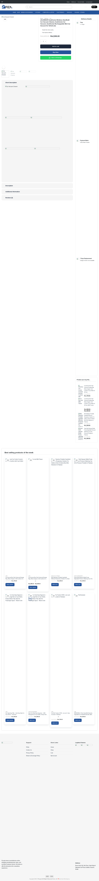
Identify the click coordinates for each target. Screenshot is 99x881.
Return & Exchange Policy (33, 755)
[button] (88, 7)
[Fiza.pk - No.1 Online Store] (7, 7)
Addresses (73, 2)
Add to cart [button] (55, 584)
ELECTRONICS (60, 12)
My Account (54, 755)
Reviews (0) (9, 198)
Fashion (77, 12)
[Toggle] (3, 82)
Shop (18, 12)
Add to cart (55, 46)
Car (50, 18)
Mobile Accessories (27, 12)
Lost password (89, 2)
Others (82, 12)
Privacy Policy (30, 753)
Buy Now (55, 52)
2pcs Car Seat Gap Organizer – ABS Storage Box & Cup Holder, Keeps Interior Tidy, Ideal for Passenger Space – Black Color (38, 713)
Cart (52, 753)
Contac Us (29, 750)
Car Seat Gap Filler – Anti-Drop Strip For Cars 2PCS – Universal (14, 713)
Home (14, 12)
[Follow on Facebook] (93, 2)
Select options (10, 584)
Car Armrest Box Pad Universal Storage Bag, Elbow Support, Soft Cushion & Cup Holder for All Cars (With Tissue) (37, 578)
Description (9, 185)
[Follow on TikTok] (95, 2)
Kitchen (38, 12)
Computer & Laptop (48, 12)
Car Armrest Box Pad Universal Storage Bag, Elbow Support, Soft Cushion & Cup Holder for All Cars (14, 578)
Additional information (12, 191)
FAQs (27, 747)
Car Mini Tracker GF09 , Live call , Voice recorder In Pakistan (60, 713)
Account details (81, 2)
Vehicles (69, 12)
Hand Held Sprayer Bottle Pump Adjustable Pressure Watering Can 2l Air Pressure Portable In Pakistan (83, 578)
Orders (68, 2)
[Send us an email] (96, 2)
